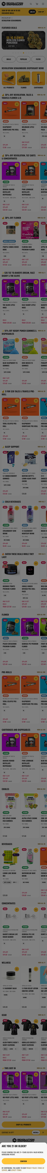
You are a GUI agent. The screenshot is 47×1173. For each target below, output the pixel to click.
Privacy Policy (31, 1168)
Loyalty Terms (16, 1170)
